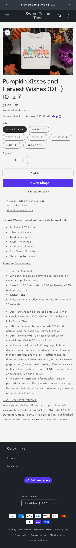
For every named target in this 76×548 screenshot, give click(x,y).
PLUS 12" (12, 145)
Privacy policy (21, 535)
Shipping (7, 110)
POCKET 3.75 (14, 129)
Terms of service (38, 535)
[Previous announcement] (6, 5)
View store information (20, 210)
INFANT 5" (39, 129)
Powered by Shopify (42, 529)
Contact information (39, 540)
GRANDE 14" (35, 145)
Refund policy (61, 529)
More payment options (38, 191)
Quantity (7, 153)
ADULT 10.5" (60, 137)
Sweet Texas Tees (24, 529)
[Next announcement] (69, 5)
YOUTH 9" (37, 137)
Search (11, 458)
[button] (7, 16)
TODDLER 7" (14, 137)
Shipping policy (57, 535)
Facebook (12, 466)
